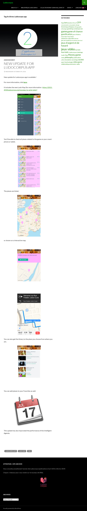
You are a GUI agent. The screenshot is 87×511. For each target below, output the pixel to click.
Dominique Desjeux (67, 27)
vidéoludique (65, 64)
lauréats (77, 50)
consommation (65, 25)
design (77, 25)
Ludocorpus (8, 2)
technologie (69, 62)
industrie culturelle (67, 38)
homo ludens (70, 36)
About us (14, 7)
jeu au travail (65, 40)
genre (74, 34)
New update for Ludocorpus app (19, 65)
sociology (75, 60)
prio (29, 451)
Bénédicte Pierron (71, 23)
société (81, 60)
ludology (80, 52)
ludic (67, 52)
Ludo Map (22, 451)
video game (77, 62)
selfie (62, 60)
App (62, 23)
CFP (79, 22)
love (63, 52)
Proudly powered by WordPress (12, 508)
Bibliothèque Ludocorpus (29, 7)
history (78, 34)
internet (76, 38)
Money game (74, 54)
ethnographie (78, 27)
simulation (67, 60)
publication (77, 57)
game (64, 31)
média (62, 57)
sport (63, 62)
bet (65, 23)
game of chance (75, 31)
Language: (79, 7)
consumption (72, 25)
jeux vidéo (68, 49)
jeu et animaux (74, 40)
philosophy (69, 57)
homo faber (64, 36)
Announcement (9, 60)
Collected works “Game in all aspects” (52, 7)
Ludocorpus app (11, 451)
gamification (66, 34)
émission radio (75, 64)
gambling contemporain (75, 29)
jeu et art (80, 40)
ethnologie (64, 29)
